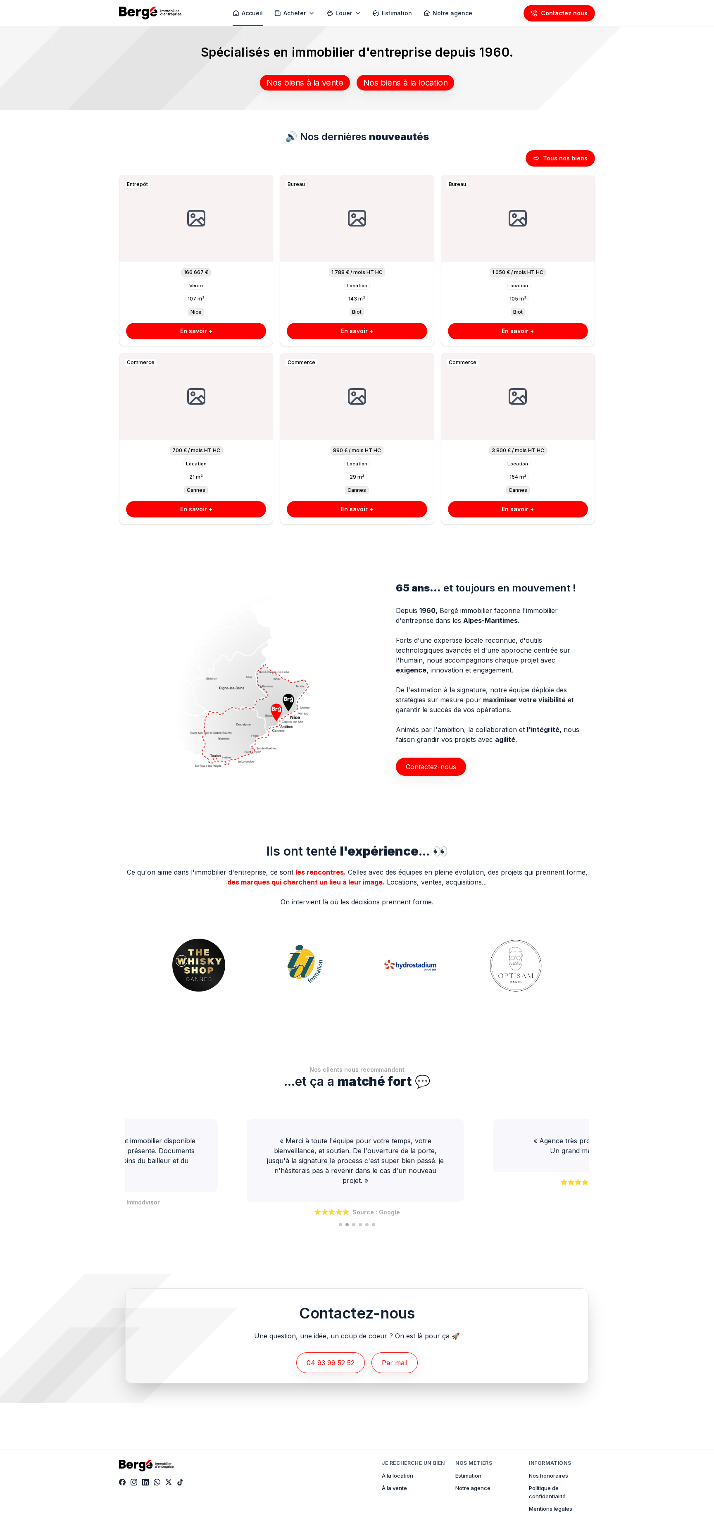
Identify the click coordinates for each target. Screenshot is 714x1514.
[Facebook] (122, 1482)
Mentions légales (550, 1508)
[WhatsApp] (157, 1482)
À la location (397, 1475)
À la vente (394, 1488)
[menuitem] (248, 13)
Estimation (468, 1475)
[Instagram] (134, 1482)
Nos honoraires (548, 1475)
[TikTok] (180, 1482)
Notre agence (472, 1488)
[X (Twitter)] (168, 1482)
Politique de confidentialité (547, 1492)
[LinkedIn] (145, 1482)
